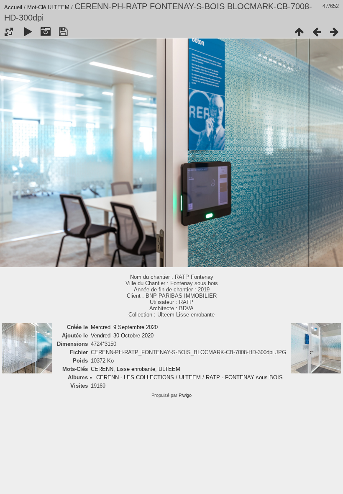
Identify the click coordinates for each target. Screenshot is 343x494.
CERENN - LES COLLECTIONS (135, 377)
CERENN (102, 369)
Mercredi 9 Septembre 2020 (124, 327)
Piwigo (185, 395)
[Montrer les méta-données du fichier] (45, 32)
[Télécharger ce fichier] (63, 32)
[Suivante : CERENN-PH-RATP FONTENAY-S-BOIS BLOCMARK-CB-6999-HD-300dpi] (334, 32)
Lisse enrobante (136, 369)
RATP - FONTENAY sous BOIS (244, 377)
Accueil (13, 7)
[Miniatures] (299, 32)
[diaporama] (28, 32)
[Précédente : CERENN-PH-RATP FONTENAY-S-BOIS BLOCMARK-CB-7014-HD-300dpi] (316, 32)
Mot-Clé (36, 7)
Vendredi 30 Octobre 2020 (122, 335)
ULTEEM (58, 7)
